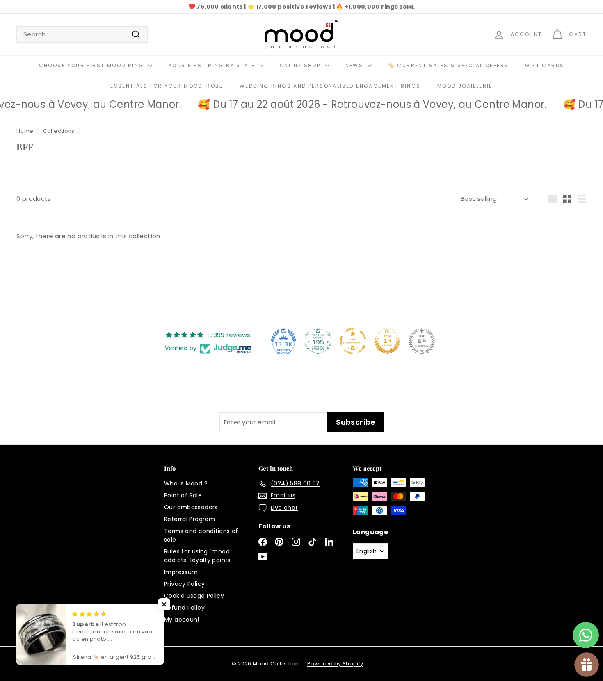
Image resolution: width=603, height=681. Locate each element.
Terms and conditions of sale (201, 535)
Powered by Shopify (335, 663)
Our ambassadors (191, 507)
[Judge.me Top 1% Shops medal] (387, 341)
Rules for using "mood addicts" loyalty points (197, 555)
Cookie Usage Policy (194, 596)
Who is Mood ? (186, 483)
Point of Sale (183, 495)
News (355, 65)
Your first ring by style (213, 65)
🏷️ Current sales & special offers (448, 65)
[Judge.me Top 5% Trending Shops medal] (422, 341)
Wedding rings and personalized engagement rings (330, 85)
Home (25, 131)
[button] (164, 604)
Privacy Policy (184, 584)
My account (182, 619)
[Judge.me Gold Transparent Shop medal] (353, 341)
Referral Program (189, 519)
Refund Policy (184, 608)
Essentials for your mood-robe (166, 85)
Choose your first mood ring (92, 65)
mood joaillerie (465, 85)
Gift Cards (544, 65)
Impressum (181, 572)
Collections (59, 131)
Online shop (301, 65)
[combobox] (82, 34)
